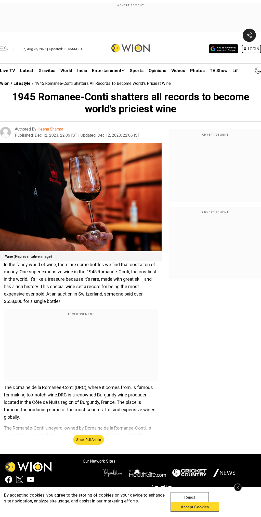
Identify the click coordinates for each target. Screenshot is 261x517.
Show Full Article (88, 440)
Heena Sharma (50, 129)
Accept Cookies (195, 507)
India (82, 70)
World (66, 70)
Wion (4, 83)
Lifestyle (22, 83)
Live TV (7, 70)
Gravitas (46, 70)
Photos (197, 70)
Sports (136, 70)
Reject (189, 497)
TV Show (218, 70)
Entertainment (107, 70)
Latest (26, 70)
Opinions (157, 70)
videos (178, 70)
